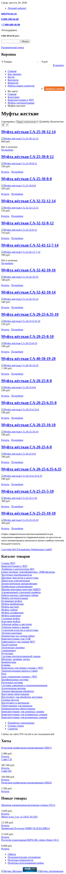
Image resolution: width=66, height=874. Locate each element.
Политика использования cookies (26, 863)
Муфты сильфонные (12, 612)
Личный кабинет (17, 8)
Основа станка (16, 725)
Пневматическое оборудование (18, 708)
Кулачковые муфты (11, 601)
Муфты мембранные (12, 604)
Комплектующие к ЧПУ (14, 566)
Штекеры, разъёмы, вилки (15, 659)
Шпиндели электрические (15, 580)
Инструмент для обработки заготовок (21, 697)
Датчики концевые (11, 633)
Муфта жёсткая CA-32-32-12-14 (28, 201)
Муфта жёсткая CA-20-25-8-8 (26, 381)
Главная (12, 71)
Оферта (12, 854)
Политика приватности (20, 860)
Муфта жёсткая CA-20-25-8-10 (27, 336)
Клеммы (5, 665)
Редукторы (7, 653)
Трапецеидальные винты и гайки (19, 670)
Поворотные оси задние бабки (18, 636)
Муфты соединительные (14, 598)
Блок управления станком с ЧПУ (19, 676)
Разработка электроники (21, 722)
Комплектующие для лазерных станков (22, 711)
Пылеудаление (9, 644)
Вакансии (13, 82)
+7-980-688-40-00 (10, 24)
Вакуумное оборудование (15, 694)
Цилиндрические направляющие (19, 583)
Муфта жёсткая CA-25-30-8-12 (27, 156)
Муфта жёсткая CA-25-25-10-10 (28, 513)
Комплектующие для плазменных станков (24, 714)
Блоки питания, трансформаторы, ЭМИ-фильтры (28, 572)
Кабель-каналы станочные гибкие (19, 595)
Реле (3, 673)
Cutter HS (6, 771)
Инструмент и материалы (15, 702)
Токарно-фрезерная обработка (17, 691)
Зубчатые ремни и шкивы (15, 627)
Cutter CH (6, 759)
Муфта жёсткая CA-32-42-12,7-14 (29, 245)
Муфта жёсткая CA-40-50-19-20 (28, 358)
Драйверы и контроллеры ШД (17, 569)
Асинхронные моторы (13, 688)
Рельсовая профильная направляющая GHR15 (26, 747)
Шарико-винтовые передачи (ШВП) (21, 589)
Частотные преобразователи (16, 574)
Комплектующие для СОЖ (16, 638)
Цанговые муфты (10, 621)
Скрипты (13, 728)
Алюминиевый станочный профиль (21, 592)
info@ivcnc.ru (9, 13)
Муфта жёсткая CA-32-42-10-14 (28, 292)
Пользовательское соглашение (24, 857)
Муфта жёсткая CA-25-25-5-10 (27, 491)
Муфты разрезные (11, 615)
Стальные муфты (10, 618)
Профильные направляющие (17, 586)
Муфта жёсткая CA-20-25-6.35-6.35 (31, 469)
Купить (5, 171)
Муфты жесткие (10, 606)
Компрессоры (8, 662)
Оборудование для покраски (16, 705)
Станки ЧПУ (8, 563)
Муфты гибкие (9, 609)
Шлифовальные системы (15, 679)
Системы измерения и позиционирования (24, 685)
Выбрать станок (54, 88)
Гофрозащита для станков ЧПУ (18, 641)
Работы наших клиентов (21, 85)
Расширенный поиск (12, 47)
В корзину (58, 65)
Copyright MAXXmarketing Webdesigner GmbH (26, 549)
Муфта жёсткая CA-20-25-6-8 (26, 447)
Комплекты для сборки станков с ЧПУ (22, 668)
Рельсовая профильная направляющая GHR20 (26, 782)
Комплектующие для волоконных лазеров (24, 717)
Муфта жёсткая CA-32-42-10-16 (28, 270)
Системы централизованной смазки (21, 656)
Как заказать (14, 74)
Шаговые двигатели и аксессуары (19, 577)
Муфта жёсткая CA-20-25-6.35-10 (29, 314)
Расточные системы (12, 682)
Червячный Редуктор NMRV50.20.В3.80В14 (25, 828)
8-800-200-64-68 (10, 19)
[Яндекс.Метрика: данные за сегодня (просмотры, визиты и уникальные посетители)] (11, 871)
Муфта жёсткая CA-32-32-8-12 (27, 223)
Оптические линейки (13, 647)
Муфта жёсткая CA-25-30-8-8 (26, 179)
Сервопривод (8, 650)
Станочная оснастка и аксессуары (19, 630)
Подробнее (7, 149)
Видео (11, 77)
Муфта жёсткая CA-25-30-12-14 (28, 132)
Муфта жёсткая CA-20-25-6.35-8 (29, 403)
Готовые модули (10, 700)
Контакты (13, 80)
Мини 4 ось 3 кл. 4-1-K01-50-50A (19, 816)
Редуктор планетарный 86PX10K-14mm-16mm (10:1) (30, 840)
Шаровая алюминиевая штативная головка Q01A (28, 805)
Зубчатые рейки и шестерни (16, 624)
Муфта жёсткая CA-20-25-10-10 (28, 425)
